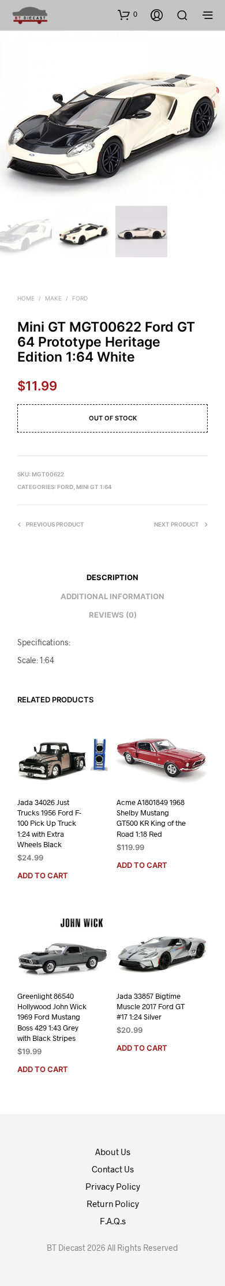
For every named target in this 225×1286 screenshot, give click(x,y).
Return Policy (113, 1203)
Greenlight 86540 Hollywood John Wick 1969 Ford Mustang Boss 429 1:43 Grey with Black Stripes (52, 1017)
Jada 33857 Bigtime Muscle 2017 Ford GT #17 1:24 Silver (151, 1006)
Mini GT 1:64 (94, 486)
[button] (127, 14)
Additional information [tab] (112, 596)
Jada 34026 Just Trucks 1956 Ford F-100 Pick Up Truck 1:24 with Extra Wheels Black (49, 823)
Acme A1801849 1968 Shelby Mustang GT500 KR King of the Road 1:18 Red (151, 818)
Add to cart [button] (42, 875)
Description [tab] (112, 577)
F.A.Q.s (113, 1221)
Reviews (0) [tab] (113, 614)
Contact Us (113, 1169)
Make (53, 298)
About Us (112, 1151)
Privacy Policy (112, 1186)
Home (26, 298)
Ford (80, 298)
